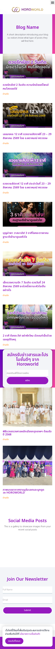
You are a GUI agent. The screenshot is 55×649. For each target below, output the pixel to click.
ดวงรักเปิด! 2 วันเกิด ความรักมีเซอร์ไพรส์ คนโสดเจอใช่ (26, 87)
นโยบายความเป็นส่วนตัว (30, 634)
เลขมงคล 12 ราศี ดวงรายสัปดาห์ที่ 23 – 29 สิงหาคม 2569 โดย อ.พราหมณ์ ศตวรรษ (27, 136)
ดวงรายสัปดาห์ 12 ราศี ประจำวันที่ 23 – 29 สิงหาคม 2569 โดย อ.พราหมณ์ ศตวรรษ (27, 186)
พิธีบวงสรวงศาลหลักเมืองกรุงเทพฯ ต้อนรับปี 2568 (27, 433)
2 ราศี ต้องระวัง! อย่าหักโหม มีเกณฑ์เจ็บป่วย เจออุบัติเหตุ (27, 338)
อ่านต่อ (6, 93)
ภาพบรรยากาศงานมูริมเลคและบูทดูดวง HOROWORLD (23, 491)
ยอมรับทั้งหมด (14, 641)
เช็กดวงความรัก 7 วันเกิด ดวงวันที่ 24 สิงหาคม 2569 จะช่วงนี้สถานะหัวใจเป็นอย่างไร (24, 286)
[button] (52, 2)
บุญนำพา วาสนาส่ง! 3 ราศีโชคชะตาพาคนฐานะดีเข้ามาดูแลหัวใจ (26, 235)
